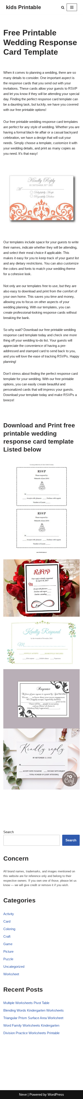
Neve (23, 1094)
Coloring (9, 929)
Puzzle (8, 959)
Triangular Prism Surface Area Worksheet (33, 1018)
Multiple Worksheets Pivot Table (26, 1003)
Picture (8, 951)
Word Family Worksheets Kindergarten (31, 1025)
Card (6, 921)
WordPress (56, 1094)
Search (8, 832)
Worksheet (11, 974)
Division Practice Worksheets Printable (31, 1033)
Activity (8, 914)
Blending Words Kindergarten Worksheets (33, 1010)
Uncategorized (13, 966)
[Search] (62, 7)
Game (7, 944)
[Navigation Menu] (72, 7)
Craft (6, 936)
